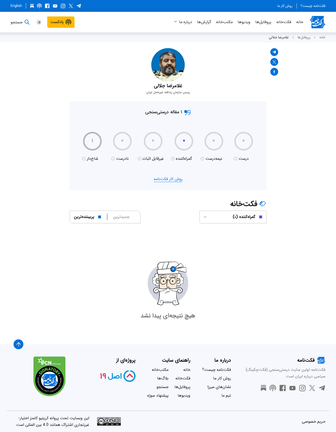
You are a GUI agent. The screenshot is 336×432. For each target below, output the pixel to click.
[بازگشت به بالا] (18, 344)
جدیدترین (121, 217)
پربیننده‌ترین (84, 217)
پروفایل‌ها (263, 22)
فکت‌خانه (283, 22)
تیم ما (226, 395)
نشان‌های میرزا (219, 387)
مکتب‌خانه (224, 22)
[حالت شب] (38, 22)
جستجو (162, 387)
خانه (299, 22)
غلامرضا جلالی (279, 37)
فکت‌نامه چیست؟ (313, 6)
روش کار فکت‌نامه (168, 179)
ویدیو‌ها (244, 22)
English (16, 6)
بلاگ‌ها (162, 378)
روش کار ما (284, 6)
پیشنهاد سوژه (157, 395)
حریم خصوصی (313, 421)
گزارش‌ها (204, 22)
